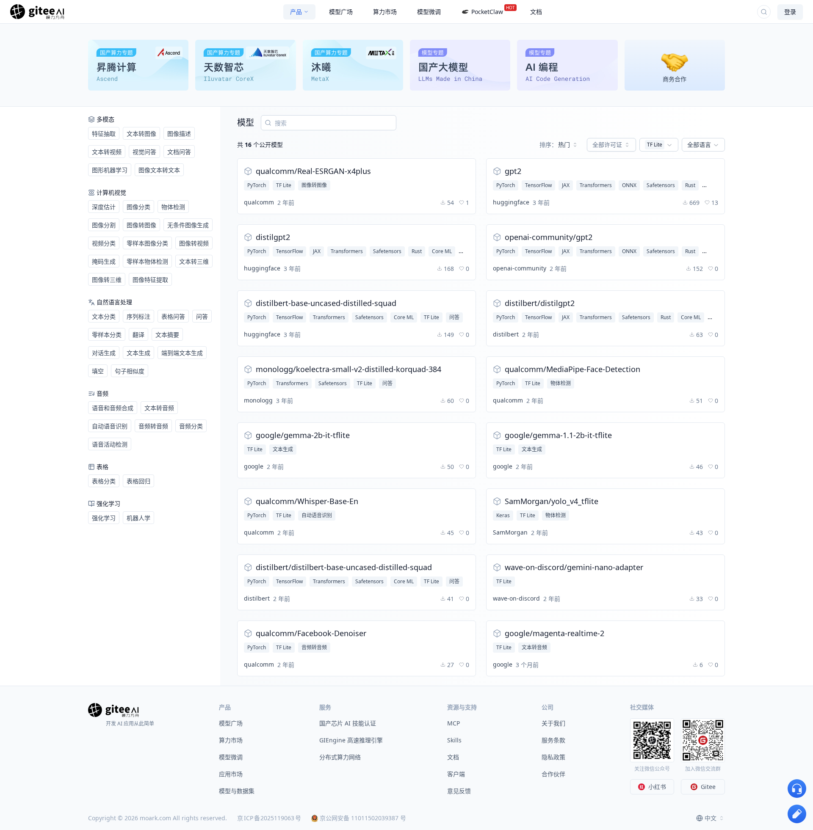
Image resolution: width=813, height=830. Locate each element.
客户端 (456, 774)
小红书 (657, 787)
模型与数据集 (236, 791)
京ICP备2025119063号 (269, 818)
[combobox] (558, 145)
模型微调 (231, 757)
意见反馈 (459, 791)
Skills (454, 740)
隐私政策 (553, 757)
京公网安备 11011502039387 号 (363, 818)
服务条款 (553, 740)
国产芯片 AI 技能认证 (347, 723)
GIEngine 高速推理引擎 (351, 740)
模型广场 (231, 723)
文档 (453, 757)
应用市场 (231, 774)
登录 (790, 12)
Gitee (708, 787)
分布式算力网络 (340, 757)
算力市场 (231, 740)
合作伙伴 (553, 774)
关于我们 (553, 723)
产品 (296, 12)
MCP (453, 723)
